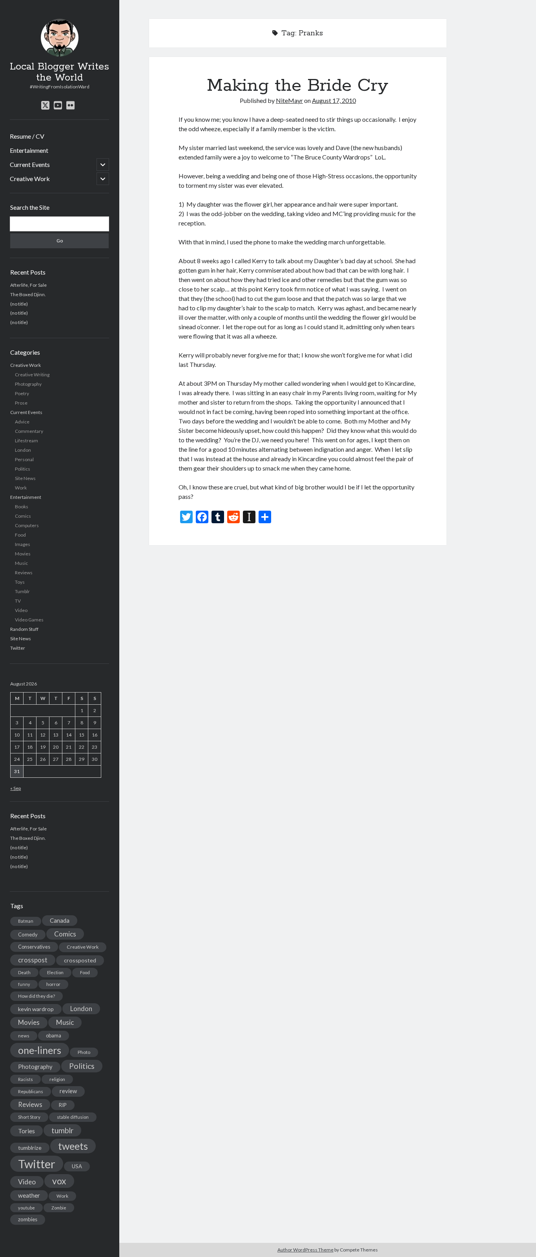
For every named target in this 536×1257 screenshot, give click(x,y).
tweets (73, 1146)
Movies (23, 554)
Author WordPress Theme (305, 1250)
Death (24, 972)
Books (21, 506)
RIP (63, 1105)
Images (22, 544)
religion (57, 1079)
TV (18, 601)
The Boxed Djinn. (28, 294)
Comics (23, 516)
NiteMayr (289, 100)
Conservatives (34, 947)
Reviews (24, 572)
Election (55, 972)
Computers (27, 525)
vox (59, 1180)
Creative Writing (32, 374)
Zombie (58, 1207)
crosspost (32, 960)
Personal (24, 459)
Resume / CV (27, 136)
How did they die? (36, 996)
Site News (25, 478)
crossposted (80, 960)
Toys (20, 582)
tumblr (62, 1130)
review (68, 1091)
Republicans (30, 1091)
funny (24, 984)
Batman (25, 921)
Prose (21, 403)
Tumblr (22, 591)
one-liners (39, 1050)
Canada (59, 920)
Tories (26, 1130)
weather (29, 1195)
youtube (26, 1207)
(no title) (19, 303)
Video (21, 610)
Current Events (30, 164)
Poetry (22, 393)
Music (21, 563)
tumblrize (30, 1147)
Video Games (29, 620)
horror (53, 984)
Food (20, 535)
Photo (84, 1052)
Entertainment (29, 150)
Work (21, 488)
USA (77, 1166)
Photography (28, 384)
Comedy (28, 934)
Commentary (29, 431)
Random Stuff (24, 629)
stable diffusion (73, 1117)
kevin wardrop (36, 1009)
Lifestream (26, 440)
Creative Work (30, 178)
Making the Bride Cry (297, 85)
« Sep (15, 788)
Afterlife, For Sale (28, 285)
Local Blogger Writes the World (59, 72)
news (23, 1035)
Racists (25, 1079)
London (23, 450)
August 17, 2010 (334, 100)
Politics (22, 469)
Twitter (17, 648)
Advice (22, 422)
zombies (27, 1219)
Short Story (29, 1117)
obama (53, 1035)
